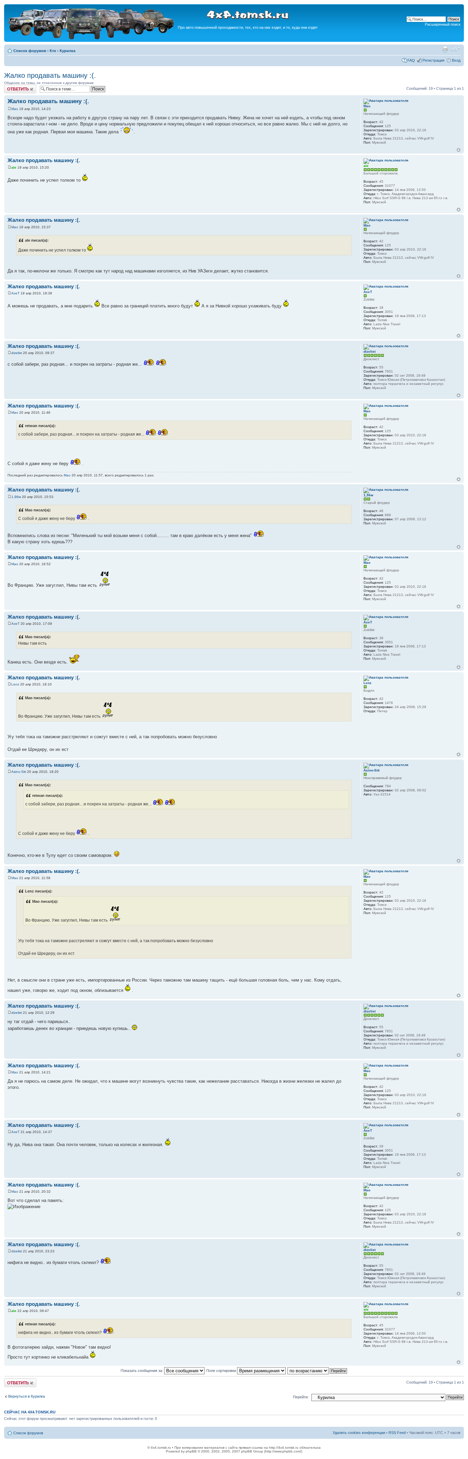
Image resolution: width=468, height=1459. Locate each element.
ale (13, 167)
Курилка (67, 51)
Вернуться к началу (458, 150)
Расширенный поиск (442, 24)
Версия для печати (445, 49)
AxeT (15, 293)
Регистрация (433, 60)
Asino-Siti (18, 772)
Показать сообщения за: (142, 1371)
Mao (14, 109)
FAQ (411, 60)
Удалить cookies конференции (359, 1433)
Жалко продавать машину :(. (50, 75)
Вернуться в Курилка (26, 1396)
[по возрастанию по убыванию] (317, 1371)
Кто (53, 51)
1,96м (16, 497)
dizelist (16, 353)
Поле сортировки (221, 1371)
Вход (456, 60)
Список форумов (29, 51)
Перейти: (301, 1397)
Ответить (12, 87)
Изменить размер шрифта (455, 49)
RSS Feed (397, 1433)
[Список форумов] (92, 38)
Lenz (15, 684)
